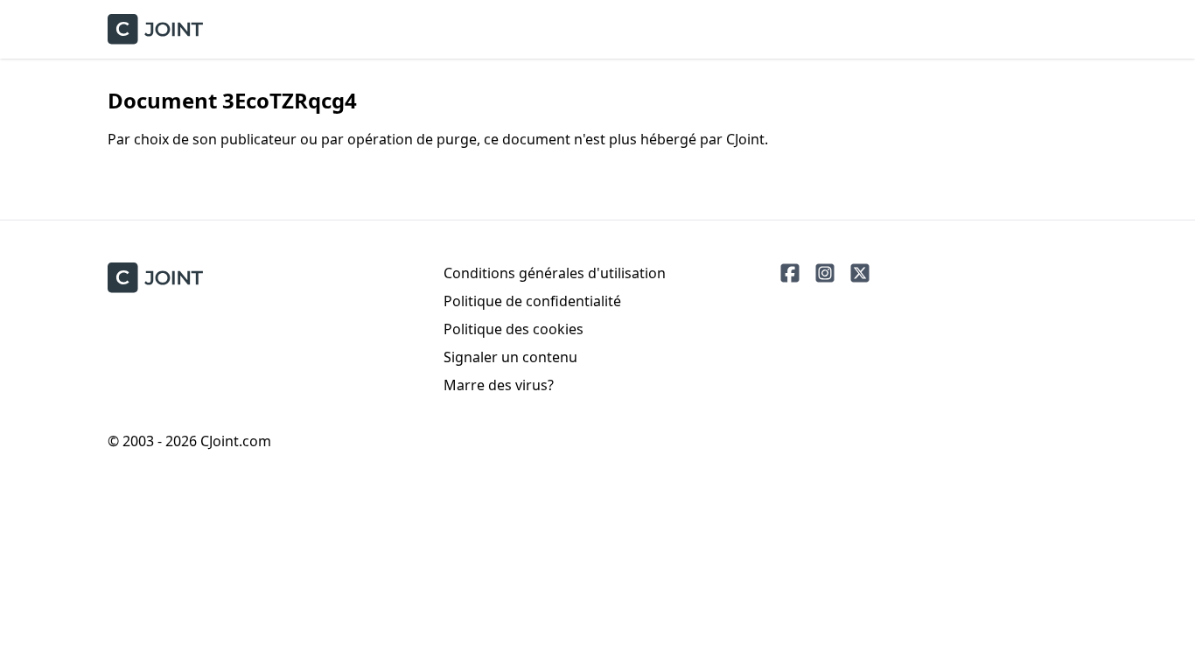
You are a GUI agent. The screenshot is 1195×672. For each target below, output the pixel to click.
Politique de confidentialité (532, 301)
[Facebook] (789, 273)
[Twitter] (859, 273)
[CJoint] (155, 277)
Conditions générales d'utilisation (555, 273)
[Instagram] (824, 273)
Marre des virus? (499, 385)
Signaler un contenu (510, 357)
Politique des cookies (514, 329)
